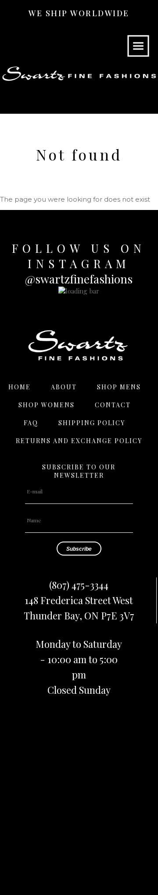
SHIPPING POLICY (91, 423)
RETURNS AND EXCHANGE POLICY (79, 441)
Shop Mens (119, 387)
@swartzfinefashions (79, 279)
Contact (113, 405)
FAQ (31, 423)
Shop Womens (46, 405)
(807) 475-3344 (78, 584)
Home (19, 387)
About (64, 387)
